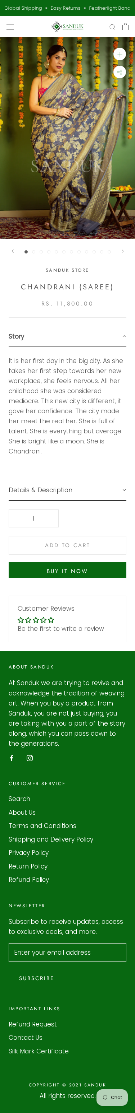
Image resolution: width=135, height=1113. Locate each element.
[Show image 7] (71, 251)
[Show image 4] (48, 251)
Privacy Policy (29, 852)
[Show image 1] (26, 251)
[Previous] (13, 251)
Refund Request (33, 1024)
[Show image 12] (109, 251)
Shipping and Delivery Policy (51, 839)
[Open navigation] (10, 27)
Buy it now (67, 571)
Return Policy (28, 866)
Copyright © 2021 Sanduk (67, 1085)
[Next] (123, 251)
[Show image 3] (41, 251)
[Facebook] (12, 758)
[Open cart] (125, 26)
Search (19, 799)
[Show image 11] (101, 251)
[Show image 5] (56, 251)
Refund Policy (29, 879)
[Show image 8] (79, 251)
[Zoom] (119, 54)
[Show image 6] (64, 251)
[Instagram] (30, 758)
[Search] (112, 26)
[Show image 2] (33, 251)
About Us (22, 812)
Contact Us (25, 1037)
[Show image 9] (86, 251)
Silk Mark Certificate (39, 1051)
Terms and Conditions (42, 825)
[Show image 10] (94, 251)
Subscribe (36, 978)
